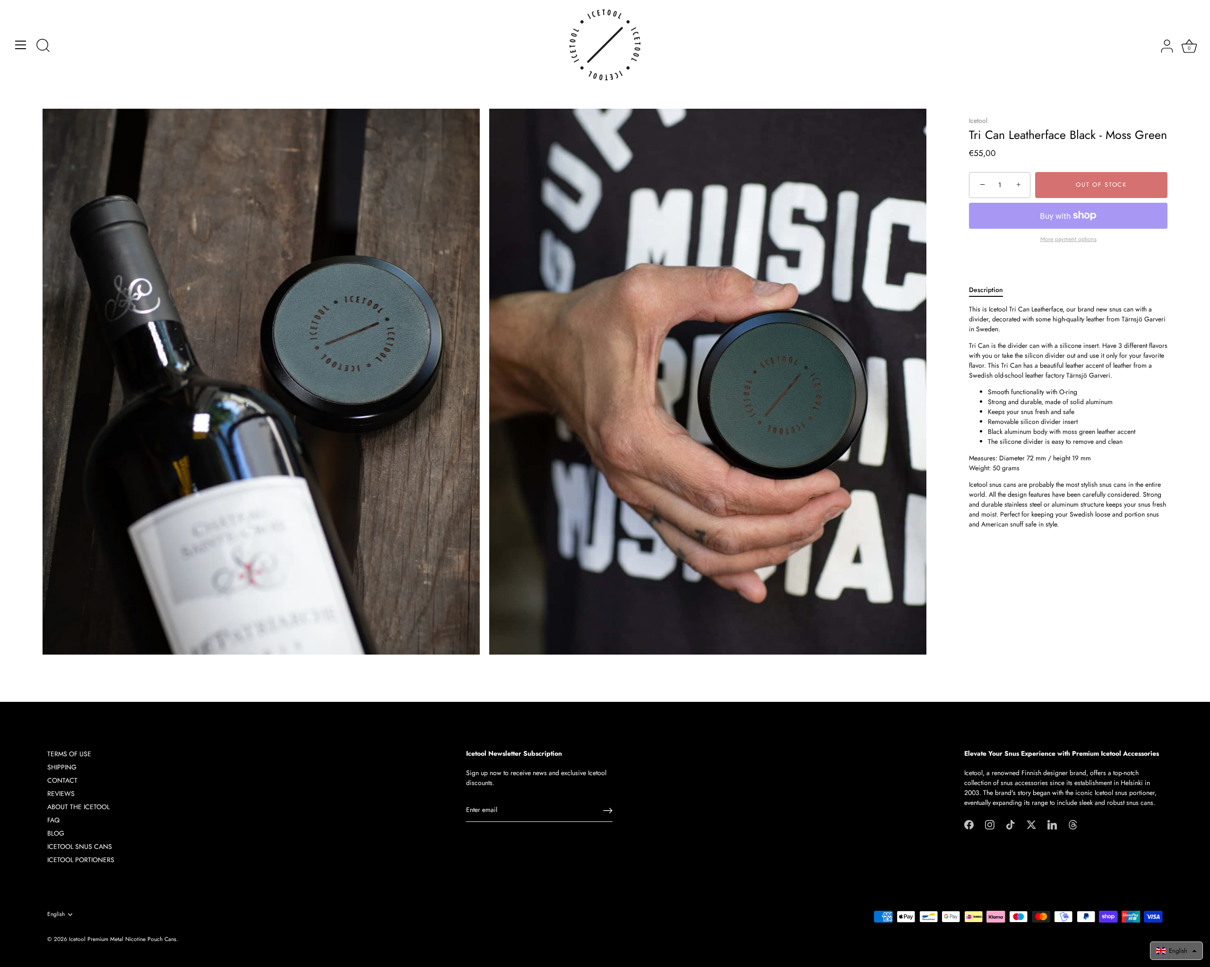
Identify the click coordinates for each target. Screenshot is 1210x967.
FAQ (53, 820)
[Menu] (20, 45)
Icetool (978, 120)
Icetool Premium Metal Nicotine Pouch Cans (122, 939)
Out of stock (1101, 185)
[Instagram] (989, 824)
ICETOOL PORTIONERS (80, 859)
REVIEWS (61, 793)
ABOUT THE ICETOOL (78, 807)
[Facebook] (969, 824)
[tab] (990, 290)
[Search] (43, 46)
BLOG (55, 833)
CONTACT (62, 780)
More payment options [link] (1068, 239)
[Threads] (1073, 824)
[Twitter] (1031, 824)
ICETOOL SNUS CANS (79, 846)
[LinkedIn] (1052, 824)
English (56, 914)
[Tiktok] (1010, 824)
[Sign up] (608, 810)
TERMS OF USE (69, 754)
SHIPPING (62, 767)
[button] (1176, 950)
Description (986, 289)
